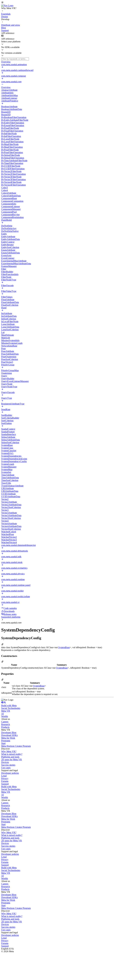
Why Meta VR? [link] (8, 751)
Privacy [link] (4, 778)
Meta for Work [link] (8, 738)
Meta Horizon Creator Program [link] (16, 746)
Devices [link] (5, 762)
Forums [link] (4, 781)
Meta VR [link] (5, 711)
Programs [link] (5, 740)
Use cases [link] (5, 767)
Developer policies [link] (10, 773)
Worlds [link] (4, 716)
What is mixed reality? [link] (11, 754)
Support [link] (5, 784)
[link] (7, 5)
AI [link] (2, 713)
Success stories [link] (8, 765)
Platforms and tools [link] (10, 757)
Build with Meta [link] (9, 705)
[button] (57, 2)
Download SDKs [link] (9, 735)
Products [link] (5, 727)
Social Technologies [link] (10, 708)
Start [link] (3, 743)
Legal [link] (4, 775)
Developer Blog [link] (8, 732)
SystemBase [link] (64, 647)
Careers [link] (4, 721)
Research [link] (5, 724)
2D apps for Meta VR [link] (11, 759)
